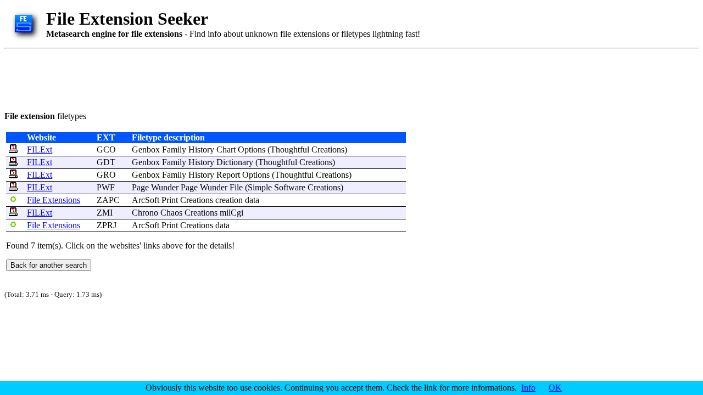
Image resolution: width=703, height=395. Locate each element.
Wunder (164, 187)
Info (528, 387)
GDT (106, 162)
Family (174, 149)
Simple (260, 187)
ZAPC (108, 200)
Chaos (171, 212)
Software (289, 187)
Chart (226, 149)
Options (251, 149)
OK (555, 387)
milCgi (231, 212)
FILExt (39, 149)
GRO (106, 174)
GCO (106, 149)
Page (140, 187)
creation (229, 200)
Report (228, 174)
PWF (106, 187)
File (236, 187)
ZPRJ (106, 225)
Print (169, 200)
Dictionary (234, 162)
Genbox (146, 149)
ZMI (105, 212)
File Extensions (53, 200)
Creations (327, 149)
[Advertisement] (204, 78)
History (201, 149)
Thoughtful (289, 149)
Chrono (145, 212)
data (252, 200)
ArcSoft (145, 200)
